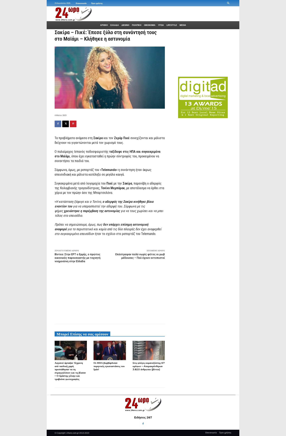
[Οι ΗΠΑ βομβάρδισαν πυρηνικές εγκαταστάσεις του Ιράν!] (110, 350)
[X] (65, 124)
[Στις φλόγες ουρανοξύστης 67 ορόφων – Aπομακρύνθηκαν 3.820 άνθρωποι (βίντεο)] (149, 350)
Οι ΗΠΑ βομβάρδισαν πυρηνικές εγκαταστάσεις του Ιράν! (109, 366)
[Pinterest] (73, 124)
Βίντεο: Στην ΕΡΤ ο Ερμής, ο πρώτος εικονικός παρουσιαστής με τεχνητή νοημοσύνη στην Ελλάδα (77, 258)
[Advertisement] (110, 293)
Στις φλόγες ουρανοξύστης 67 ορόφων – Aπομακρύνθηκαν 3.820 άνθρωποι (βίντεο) (149, 366)
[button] (228, 3)
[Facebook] (58, 124)
